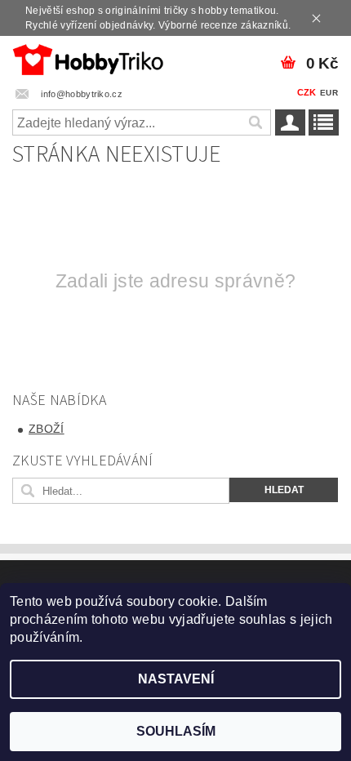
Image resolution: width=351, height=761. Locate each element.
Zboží (46, 428)
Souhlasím (175, 731)
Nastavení (176, 679)
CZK (307, 92)
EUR (329, 92)
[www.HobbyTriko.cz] (87, 57)
